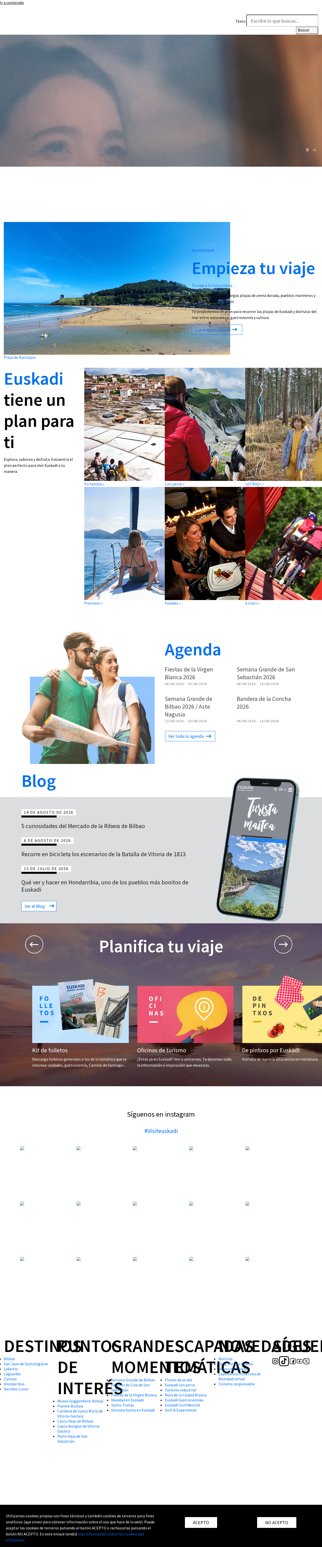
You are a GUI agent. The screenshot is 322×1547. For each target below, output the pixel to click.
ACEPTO (201, 1522)
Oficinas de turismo (161, 1050)
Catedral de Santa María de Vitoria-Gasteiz (80, 1413)
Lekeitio (11, 1368)
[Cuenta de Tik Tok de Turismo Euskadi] (16, 26)
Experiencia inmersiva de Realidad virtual (239, 1376)
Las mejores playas (213, 330)
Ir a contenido (12, 2)
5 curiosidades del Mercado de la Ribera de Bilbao (83, 826)
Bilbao (9, 1358)
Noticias (225, 1358)
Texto (240, 21)
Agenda (193, 649)
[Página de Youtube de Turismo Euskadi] (31, 26)
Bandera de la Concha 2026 (264, 702)
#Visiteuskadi (161, 1131)
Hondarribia (14, 1383)
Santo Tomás (122, 1404)
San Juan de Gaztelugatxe (26, 1363)
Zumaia (10, 1378)
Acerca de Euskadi (233, 1368)
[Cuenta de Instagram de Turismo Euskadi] (7, 26)
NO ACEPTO (276, 1522)
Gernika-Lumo (16, 1388)
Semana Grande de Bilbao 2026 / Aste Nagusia (188, 706)
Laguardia (12, 1373)
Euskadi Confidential (182, 1404)
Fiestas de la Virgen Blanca (134, 1394)
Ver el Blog (35, 906)
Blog (38, 780)
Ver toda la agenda (186, 736)
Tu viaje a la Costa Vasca (212, 285)
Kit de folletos (50, 1050)
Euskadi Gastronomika (184, 1399)
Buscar (304, 29)
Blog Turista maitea (235, 1363)
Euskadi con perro (180, 1384)
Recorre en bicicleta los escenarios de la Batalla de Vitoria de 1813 (103, 854)
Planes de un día (178, 1379)
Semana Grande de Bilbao (133, 1379)
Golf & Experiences (181, 1410)
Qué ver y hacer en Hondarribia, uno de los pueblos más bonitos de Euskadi (104, 885)
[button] (313, 9)
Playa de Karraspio (20, 357)
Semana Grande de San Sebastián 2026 (266, 673)
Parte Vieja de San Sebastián (72, 1439)
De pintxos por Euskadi (271, 1050)
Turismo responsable (236, 1383)
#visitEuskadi (203, 250)
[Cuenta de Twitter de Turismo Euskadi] (38, 26)
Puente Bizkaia (70, 1405)
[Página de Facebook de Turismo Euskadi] (24, 26)
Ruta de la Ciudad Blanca (186, 1394)
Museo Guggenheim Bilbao (80, 1400)
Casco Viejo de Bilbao (75, 1421)
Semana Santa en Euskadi (133, 1410)
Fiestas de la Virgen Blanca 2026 (189, 673)
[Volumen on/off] (315, 150)
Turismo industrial (180, 1389)
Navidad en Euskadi (127, 1399)
